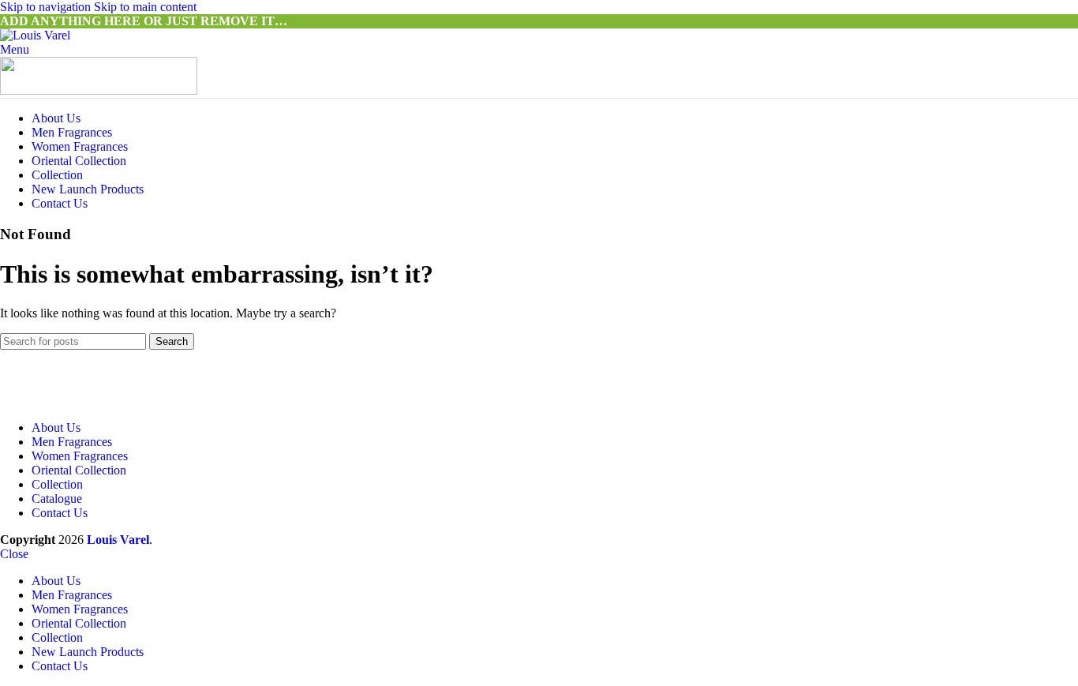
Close (14, 553)
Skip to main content (145, 6)
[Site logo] (35, 35)
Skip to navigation (47, 6)
